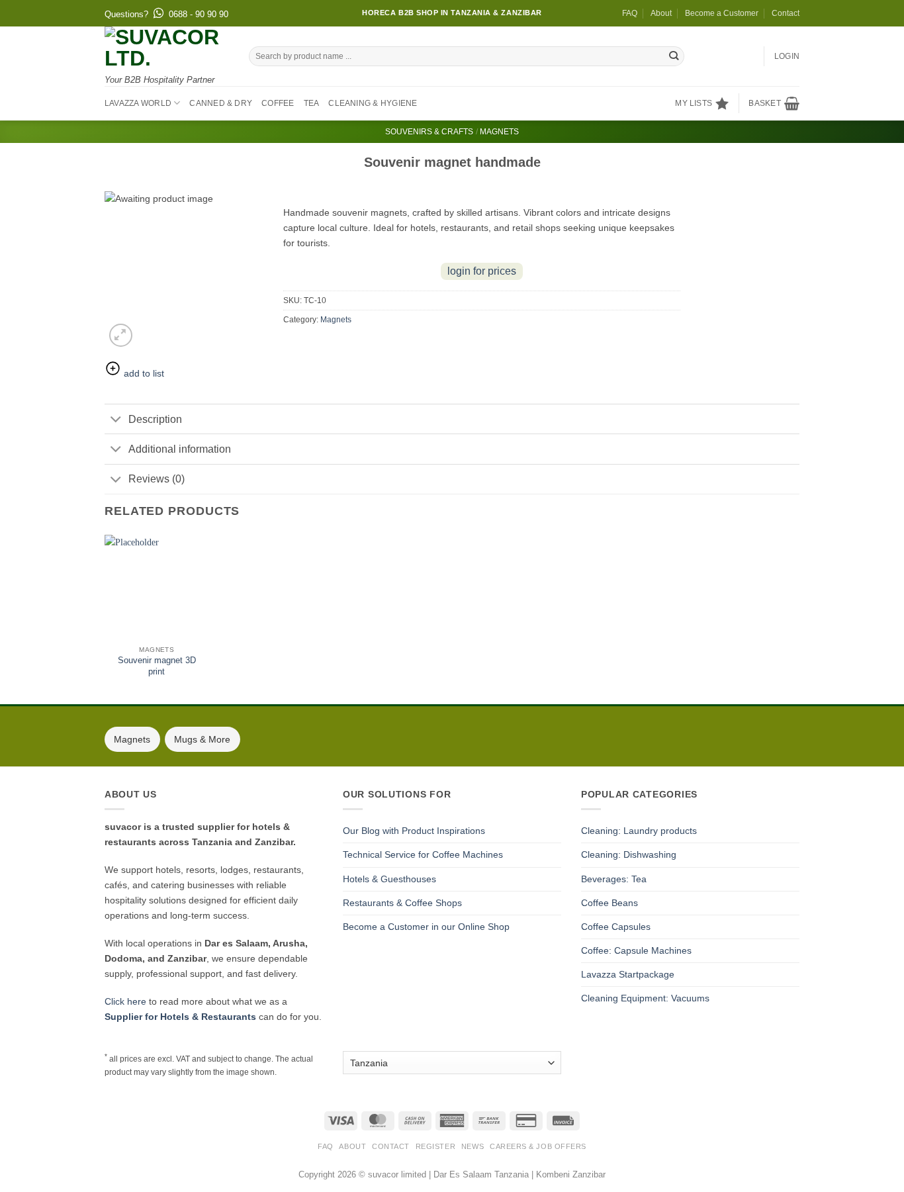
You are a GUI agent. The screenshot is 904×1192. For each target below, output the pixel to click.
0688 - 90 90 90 (198, 14)
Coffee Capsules (616, 926)
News (472, 1146)
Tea (312, 103)
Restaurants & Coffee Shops (402, 902)
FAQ (629, 13)
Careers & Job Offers (538, 1146)
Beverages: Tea (614, 879)
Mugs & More (202, 739)
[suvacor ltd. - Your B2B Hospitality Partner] (167, 47)
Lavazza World (138, 103)
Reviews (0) (156, 478)
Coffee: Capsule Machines (636, 950)
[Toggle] (116, 420)
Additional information (179, 449)
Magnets (499, 132)
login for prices (481, 271)
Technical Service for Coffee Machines (423, 854)
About (661, 13)
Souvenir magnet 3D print (157, 665)
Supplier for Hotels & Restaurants (180, 1016)
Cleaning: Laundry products (639, 830)
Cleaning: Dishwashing (628, 854)
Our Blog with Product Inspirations (414, 830)
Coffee (277, 103)
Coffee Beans (609, 902)
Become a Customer (721, 13)
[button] (773, 103)
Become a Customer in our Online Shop (426, 926)
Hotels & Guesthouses (389, 879)
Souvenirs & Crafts (429, 132)
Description (155, 419)
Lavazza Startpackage (627, 974)
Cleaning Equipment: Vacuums (645, 998)
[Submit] (674, 56)
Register (435, 1146)
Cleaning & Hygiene (372, 103)
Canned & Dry (220, 103)
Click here (125, 1001)
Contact (785, 13)
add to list (142, 373)
